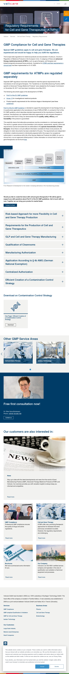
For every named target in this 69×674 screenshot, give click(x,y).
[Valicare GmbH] (11, 4)
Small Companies (9, 635)
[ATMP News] (66, 19)
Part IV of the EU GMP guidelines (17, 95)
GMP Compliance (9, 609)
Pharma (38, 609)
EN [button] (59, 3)
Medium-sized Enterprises (11, 632)
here (25, 139)
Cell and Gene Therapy (43, 612)
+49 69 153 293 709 (15, 414)
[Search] (54, 4)
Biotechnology (40, 616)
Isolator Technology (9, 619)
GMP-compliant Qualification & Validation (16, 612)
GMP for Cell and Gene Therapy (13, 616)
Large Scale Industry (9, 628)
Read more (10, 497)
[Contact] (66, 13)
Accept (42, 666)
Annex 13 (9, 98)
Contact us (8, 417)
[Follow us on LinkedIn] (5, 643)
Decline (57, 666)
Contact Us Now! (10, 205)
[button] (30, 369)
